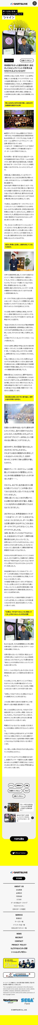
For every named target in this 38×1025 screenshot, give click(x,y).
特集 (26, 785)
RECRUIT (19, 937)
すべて (11, 785)
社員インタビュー (27, 60)
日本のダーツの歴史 (19, 909)
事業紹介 (19, 918)
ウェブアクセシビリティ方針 (19, 948)
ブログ (26, 791)
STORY (19, 899)
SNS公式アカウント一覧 (19, 928)
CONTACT (19, 941)
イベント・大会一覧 (19, 925)
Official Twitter (20, 853)
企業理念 (19, 893)
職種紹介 (19, 785)
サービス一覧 (19, 921)
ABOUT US (19, 886)
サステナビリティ (19, 906)
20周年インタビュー (15, 791)
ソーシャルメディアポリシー (19, 952)
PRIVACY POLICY (19, 945)
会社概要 (19, 890)
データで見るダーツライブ (19, 903)
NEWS (19, 933)
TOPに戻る (19, 839)
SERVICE (19, 915)
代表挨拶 (19, 896)
